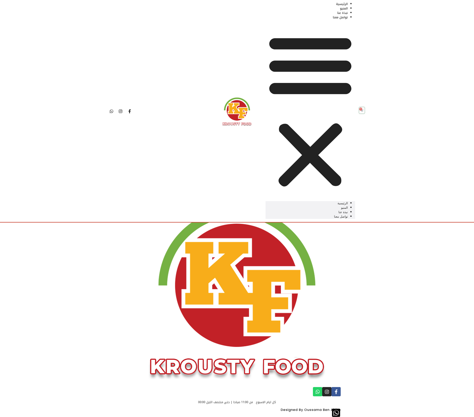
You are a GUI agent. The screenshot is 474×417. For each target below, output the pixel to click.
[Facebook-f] (130, 111)
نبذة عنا (342, 13)
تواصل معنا (340, 17)
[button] (310, 110)
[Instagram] (120, 111)
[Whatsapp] (111, 111)
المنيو (344, 8)
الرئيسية (342, 4)
